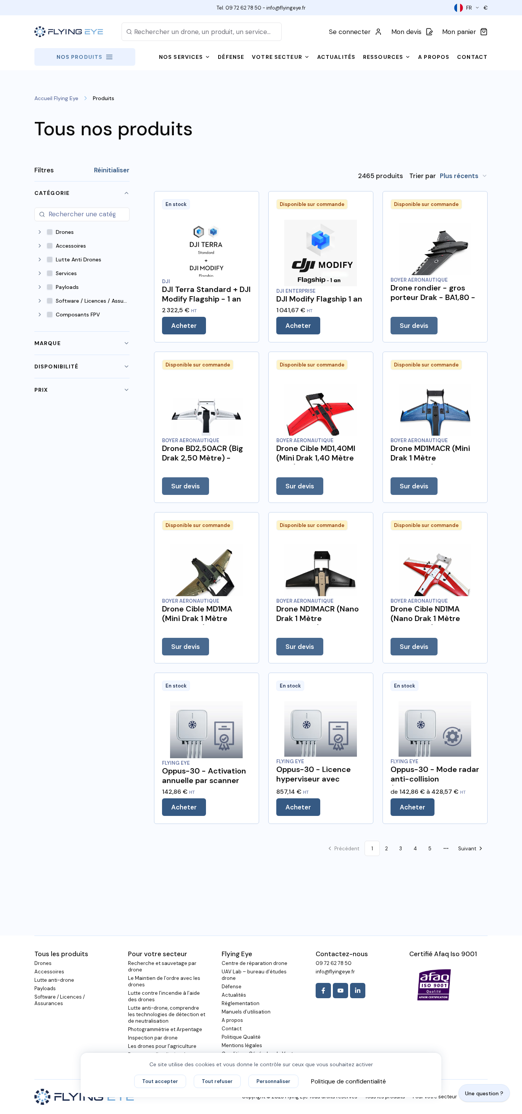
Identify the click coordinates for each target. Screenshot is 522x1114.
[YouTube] (340, 990)
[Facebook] (323, 990)
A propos (232, 1020)
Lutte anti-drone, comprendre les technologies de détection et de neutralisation (166, 1014)
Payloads (45, 988)
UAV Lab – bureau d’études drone (254, 974)
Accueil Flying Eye (56, 98)
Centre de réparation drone (254, 963)
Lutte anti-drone (54, 980)
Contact (232, 1028)
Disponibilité (56, 366)
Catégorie (52, 193)
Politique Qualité (241, 1037)
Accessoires (49, 971)
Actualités (234, 995)
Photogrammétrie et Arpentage (165, 1029)
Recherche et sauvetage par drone (162, 966)
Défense (232, 986)
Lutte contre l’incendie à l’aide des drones (164, 996)
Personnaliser (273, 1081)
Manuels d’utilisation (246, 1012)
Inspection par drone (153, 1038)
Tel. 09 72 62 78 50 (239, 8)
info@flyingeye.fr (286, 8)
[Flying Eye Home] (68, 31)
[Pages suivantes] (446, 848)
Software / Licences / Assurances (59, 1000)
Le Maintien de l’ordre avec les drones (164, 981)
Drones (43, 963)
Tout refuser (217, 1081)
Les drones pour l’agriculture (162, 1046)
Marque (47, 343)
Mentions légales (242, 1045)
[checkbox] (50, 232)
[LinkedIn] (357, 990)
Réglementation (240, 1003)
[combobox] (464, 176)
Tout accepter (160, 1081)
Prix (41, 389)
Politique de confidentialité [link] (348, 1081)
